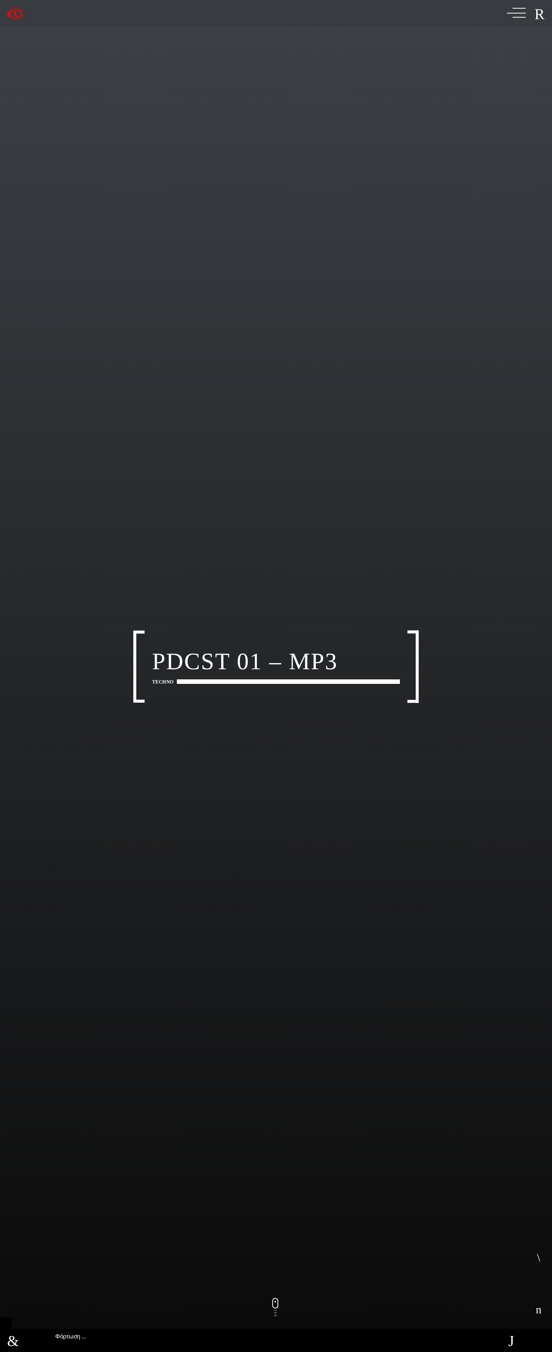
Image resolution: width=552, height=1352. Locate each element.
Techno (162, 682)
